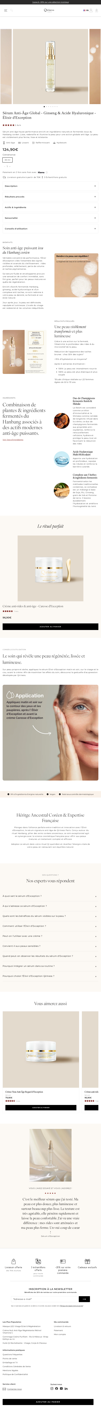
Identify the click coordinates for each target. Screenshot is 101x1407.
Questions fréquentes (12, 1354)
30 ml (7, 160)
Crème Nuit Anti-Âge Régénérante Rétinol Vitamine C (22, 1331)
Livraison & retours (62, 1326)
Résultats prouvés (14, 196)
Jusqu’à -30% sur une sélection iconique (50, 2)
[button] (10, 1101)
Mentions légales (10, 1370)
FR (86, 10)
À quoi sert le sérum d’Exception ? (50, 896)
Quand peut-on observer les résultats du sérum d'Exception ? (50, 956)
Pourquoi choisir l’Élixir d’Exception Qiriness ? (50, 976)
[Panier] (97, 10)
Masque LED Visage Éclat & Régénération (22, 1326)
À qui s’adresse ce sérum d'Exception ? (50, 906)
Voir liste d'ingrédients (13, 440)
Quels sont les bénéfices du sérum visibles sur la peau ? (50, 916)
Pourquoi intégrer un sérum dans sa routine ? (50, 966)
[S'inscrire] (84, 1299)
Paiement (58, 1330)
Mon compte (60, 1334)
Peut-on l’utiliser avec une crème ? (50, 936)
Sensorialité (11, 218)
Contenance (9, 154)
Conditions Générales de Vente (17, 1366)
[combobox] (85, 10)
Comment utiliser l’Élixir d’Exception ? (50, 926)
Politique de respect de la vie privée (71, 1306)
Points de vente (10, 1358)
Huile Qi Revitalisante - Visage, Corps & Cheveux (25, 1343)
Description (11, 186)
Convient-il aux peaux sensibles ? (50, 946)
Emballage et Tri (10, 1362)
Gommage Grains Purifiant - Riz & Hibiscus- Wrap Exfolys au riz (25, 1338)
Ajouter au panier (50, 627)
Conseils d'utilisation (16, 228)
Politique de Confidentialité (15, 1374)
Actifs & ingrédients (15, 207)
